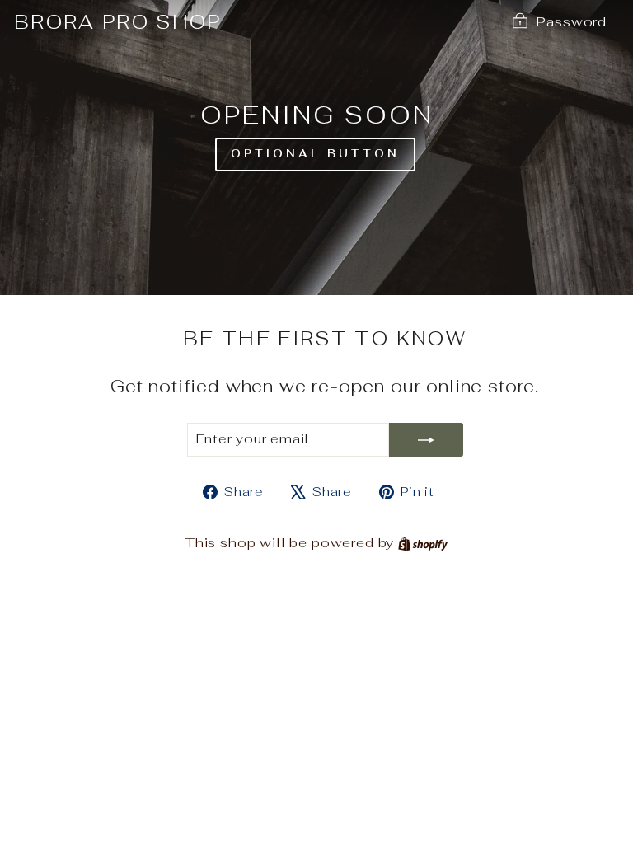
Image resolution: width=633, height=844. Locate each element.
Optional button (315, 154)
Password (572, 21)
